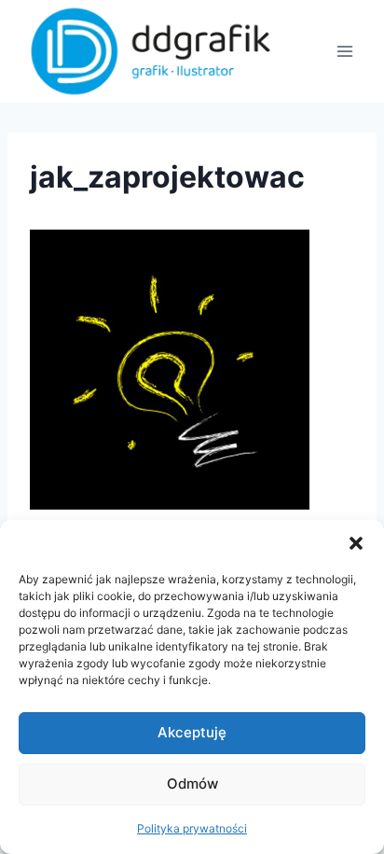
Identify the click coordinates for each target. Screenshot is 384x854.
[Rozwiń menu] (344, 50)
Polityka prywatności (192, 828)
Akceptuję (192, 732)
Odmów (192, 783)
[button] (356, 543)
